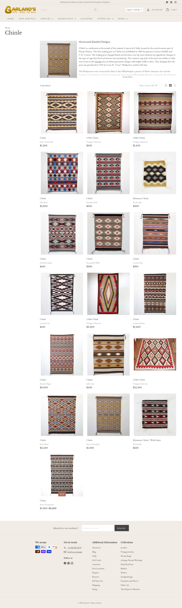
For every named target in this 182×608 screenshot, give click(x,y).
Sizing (94, 589)
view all (31, 44)
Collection (11, 151)
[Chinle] (62, 112)
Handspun (12, 123)
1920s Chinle (92, 137)
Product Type (13, 79)
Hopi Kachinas (127, 564)
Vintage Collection (93, 142)
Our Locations (98, 568)
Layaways (96, 564)
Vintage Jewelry (127, 551)
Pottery (124, 572)
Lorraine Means (139, 323)
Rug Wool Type (14, 118)
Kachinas (87, 18)
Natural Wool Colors (15, 103)
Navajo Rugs (66, 18)
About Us (96, 547)
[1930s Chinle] (155, 354)
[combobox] (69, 10)
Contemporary (11, 55)
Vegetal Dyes (12, 107)
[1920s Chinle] (108, 112)
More (122, 18)
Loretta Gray (138, 263)
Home (10, 18)
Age (7, 50)
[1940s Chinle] (108, 294)
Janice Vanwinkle (46, 142)
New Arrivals (27, 18)
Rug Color (11, 89)
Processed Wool (13, 126)
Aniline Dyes (12, 100)
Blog (94, 551)
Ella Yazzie (44, 202)
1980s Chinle (139, 137)
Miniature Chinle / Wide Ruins (147, 440)
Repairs (95, 572)
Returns (95, 576)
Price (8, 72)
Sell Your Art (97, 580)
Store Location (13, 132)
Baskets (124, 568)
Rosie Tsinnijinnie (47, 504)
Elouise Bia (137, 202)
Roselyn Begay (45, 383)
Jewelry (46, 18)
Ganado (98, 61)
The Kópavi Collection (130, 589)
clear (32, 152)
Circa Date (11, 62)
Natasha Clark (91, 202)
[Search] (95, 10)
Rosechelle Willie (93, 263)
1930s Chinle (139, 379)
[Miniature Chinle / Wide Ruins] (155, 415)
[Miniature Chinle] (155, 173)
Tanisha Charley (46, 263)
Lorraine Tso (45, 323)
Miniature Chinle (140, 198)
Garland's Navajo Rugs (16, 140)
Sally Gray (90, 383)
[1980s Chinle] (155, 112)
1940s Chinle (92, 319)
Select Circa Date (13, 67)
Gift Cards (96, 560)
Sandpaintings (127, 576)
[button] (134, 10)
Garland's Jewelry (14, 137)
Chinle (10, 157)
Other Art (104, 18)
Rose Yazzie (44, 444)
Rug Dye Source (14, 95)
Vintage (22, 55)
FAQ (94, 556)
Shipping (96, 585)
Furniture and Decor (129, 580)
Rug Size (10, 112)
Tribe (8, 145)
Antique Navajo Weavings (131, 560)
